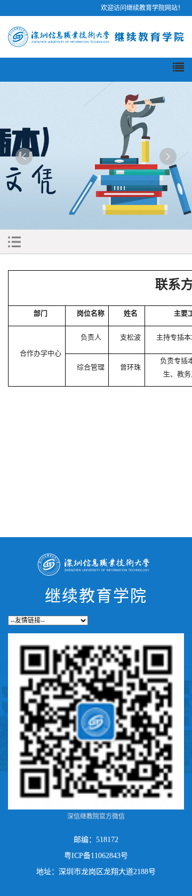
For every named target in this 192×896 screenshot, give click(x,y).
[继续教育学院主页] (96, 36)
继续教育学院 (96, 595)
